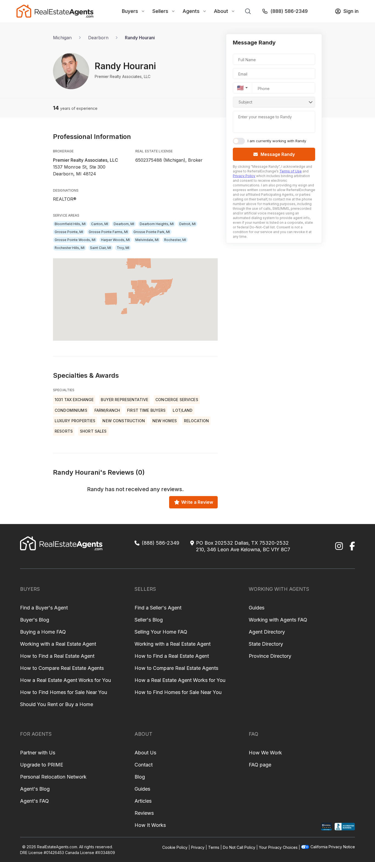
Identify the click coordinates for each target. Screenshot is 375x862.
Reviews (144, 813)
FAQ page (260, 765)
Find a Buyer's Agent (44, 608)
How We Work (265, 752)
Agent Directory (267, 632)
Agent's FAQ (34, 801)
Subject (245, 102)
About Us (145, 752)
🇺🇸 (240, 88)
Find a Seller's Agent (158, 608)
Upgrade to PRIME (41, 765)
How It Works (150, 825)
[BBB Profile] (344, 827)
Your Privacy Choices (278, 847)
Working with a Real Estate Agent (58, 644)
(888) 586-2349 (289, 11)
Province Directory (270, 656)
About (221, 11)
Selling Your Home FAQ (161, 632)
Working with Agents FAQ (278, 620)
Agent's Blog (35, 789)
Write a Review (197, 502)
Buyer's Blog (34, 620)
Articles (143, 801)
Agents (191, 11)
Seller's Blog (149, 620)
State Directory (266, 644)
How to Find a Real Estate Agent (57, 656)
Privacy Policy (244, 176)
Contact (144, 765)
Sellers (160, 11)
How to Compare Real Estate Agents (62, 668)
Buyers (130, 11)
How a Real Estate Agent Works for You (65, 680)
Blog (140, 777)
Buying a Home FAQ (43, 632)
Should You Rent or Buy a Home (56, 704)
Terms (213, 847)
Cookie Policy (175, 847)
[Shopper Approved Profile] (326, 827)
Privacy (198, 847)
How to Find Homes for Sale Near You (63, 692)
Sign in (351, 11)
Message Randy (278, 154)
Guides (256, 608)
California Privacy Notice (332, 846)
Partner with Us (37, 752)
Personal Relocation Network (53, 777)
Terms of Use (290, 171)
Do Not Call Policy (239, 847)
